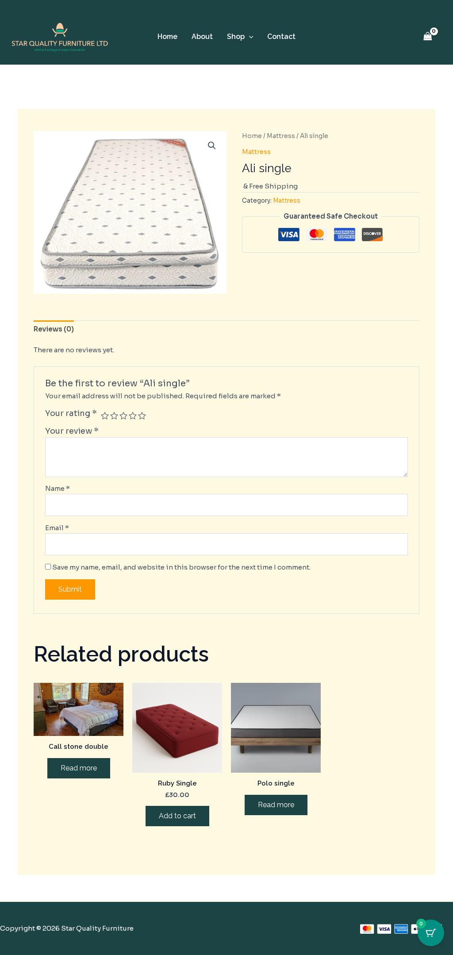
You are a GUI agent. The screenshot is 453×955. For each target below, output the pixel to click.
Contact (281, 36)
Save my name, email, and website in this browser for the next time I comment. (181, 567)
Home (167, 36)
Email (57, 528)
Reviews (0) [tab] (54, 329)
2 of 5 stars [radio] (114, 416)
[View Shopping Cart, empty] (428, 37)
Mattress (281, 136)
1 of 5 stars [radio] (105, 416)
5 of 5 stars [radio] (142, 416)
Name (57, 488)
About (202, 36)
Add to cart (177, 816)
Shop (236, 36)
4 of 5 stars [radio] (133, 416)
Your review (72, 431)
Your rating (71, 413)
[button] (249, 36)
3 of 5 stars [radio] (123, 416)
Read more (79, 768)
